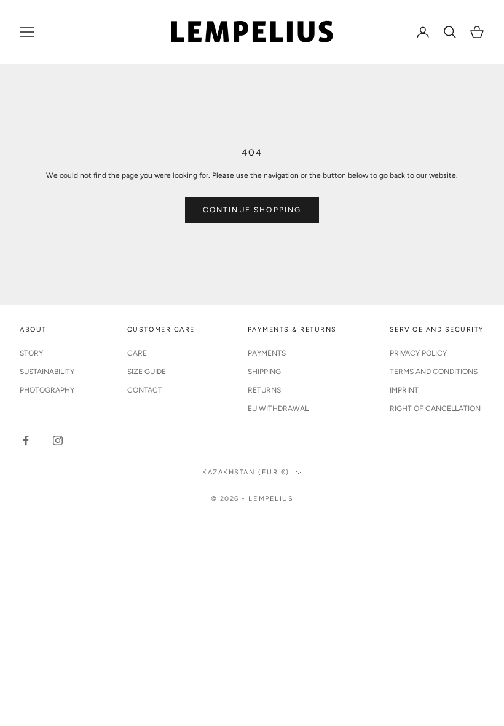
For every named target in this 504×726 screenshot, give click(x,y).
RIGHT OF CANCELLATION (435, 408)
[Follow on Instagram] (58, 440)
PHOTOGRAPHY (47, 390)
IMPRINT (404, 390)
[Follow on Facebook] (26, 440)
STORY (31, 353)
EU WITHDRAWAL (278, 408)
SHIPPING (264, 371)
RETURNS (264, 390)
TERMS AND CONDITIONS (434, 371)
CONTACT (144, 390)
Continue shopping (252, 209)
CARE (137, 353)
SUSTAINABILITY (47, 371)
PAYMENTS (267, 353)
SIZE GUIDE (146, 371)
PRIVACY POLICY (418, 353)
